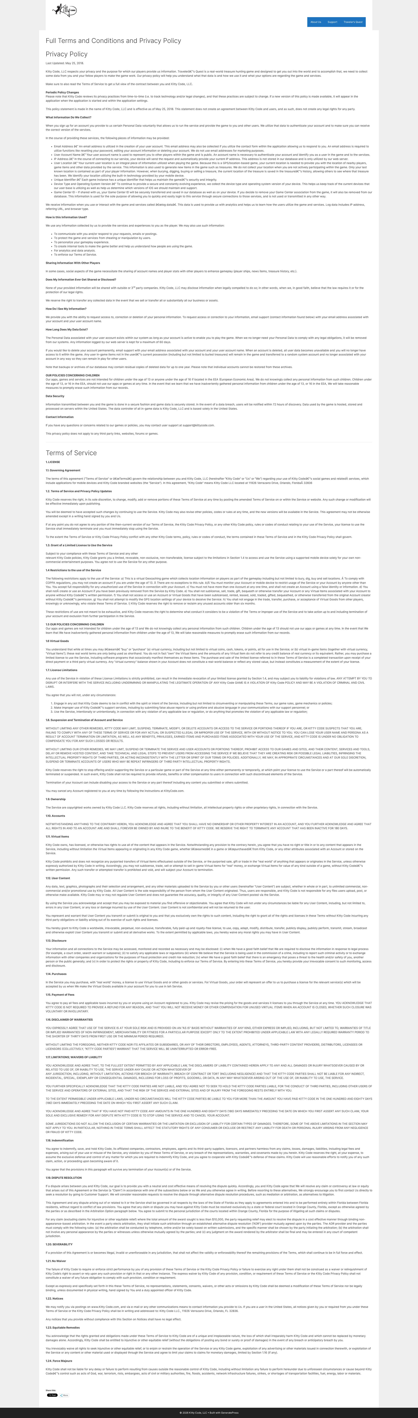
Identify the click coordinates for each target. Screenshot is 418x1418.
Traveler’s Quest (353, 22)
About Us (316, 22)
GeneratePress (230, 1412)
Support (332, 22)
